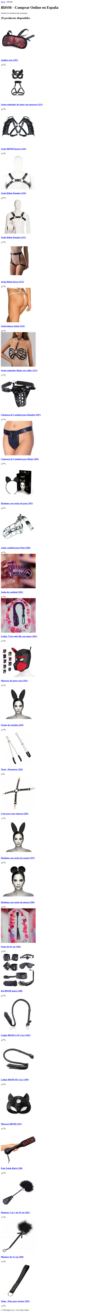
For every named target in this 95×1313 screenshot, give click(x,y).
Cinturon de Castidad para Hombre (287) (21, 415)
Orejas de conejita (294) (12, 725)
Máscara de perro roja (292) (14, 680)
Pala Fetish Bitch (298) (11, 1168)
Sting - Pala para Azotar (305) (15, 1301)
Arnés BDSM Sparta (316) (13, 149)
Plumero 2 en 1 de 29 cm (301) (15, 1212)
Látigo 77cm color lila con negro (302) (19, 636)
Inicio (3, 2)
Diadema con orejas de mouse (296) (18, 902)
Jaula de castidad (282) (12, 592)
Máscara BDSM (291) (11, 1124)
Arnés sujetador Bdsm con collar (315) (19, 370)
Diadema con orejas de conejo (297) (18, 858)
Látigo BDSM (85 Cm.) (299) (15, 1079)
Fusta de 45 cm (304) (11, 946)
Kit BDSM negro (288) (11, 991)
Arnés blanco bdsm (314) (13, 326)
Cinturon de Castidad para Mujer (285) (20, 459)
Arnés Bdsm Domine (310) (13, 193)
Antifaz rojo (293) (9, 60)
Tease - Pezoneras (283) (12, 769)
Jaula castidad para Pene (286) (15, 548)
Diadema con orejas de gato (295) (17, 503)
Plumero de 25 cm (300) (12, 1257)
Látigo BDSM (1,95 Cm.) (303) (15, 1035)
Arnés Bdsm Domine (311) (13, 237)
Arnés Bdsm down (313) (12, 282)
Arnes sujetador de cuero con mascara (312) (22, 104)
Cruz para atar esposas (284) (14, 813)
